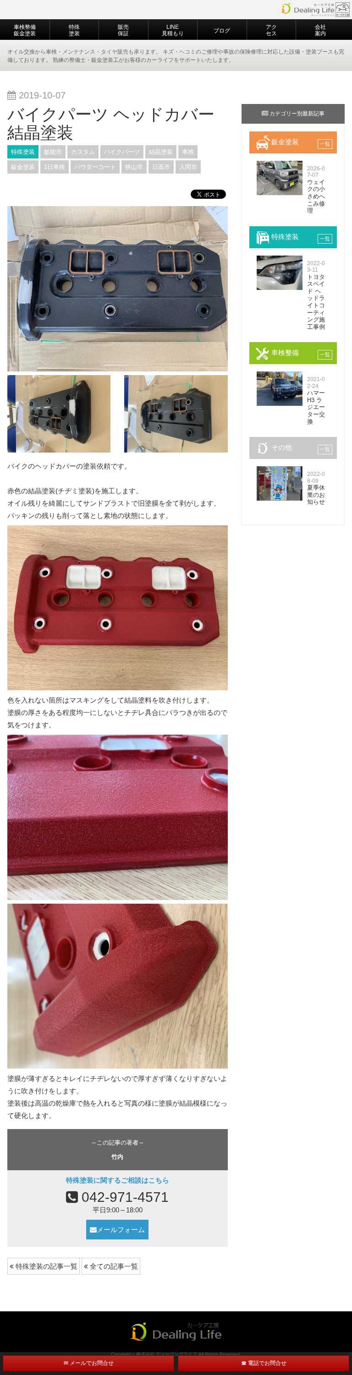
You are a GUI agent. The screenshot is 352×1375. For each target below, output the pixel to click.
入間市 (188, 167)
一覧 (325, 144)
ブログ (222, 30)
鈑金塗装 (23, 167)
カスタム (83, 151)
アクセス (271, 30)
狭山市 (134, 167)
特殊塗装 (74, 30)
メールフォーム (121, 1229)
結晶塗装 (161, 151)
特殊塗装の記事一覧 (45, 1266)
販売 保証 (123, 30)
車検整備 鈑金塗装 (25, 30)
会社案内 (320, 30)
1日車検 (54, 167)
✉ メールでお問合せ (89, 1363)
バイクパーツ (122, 151)
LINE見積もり (173, 30)
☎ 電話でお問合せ (263, 1363)
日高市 (161, 167)
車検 (188, 151)
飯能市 (53, 151)
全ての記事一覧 (113, 1266)
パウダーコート (95, 167)
